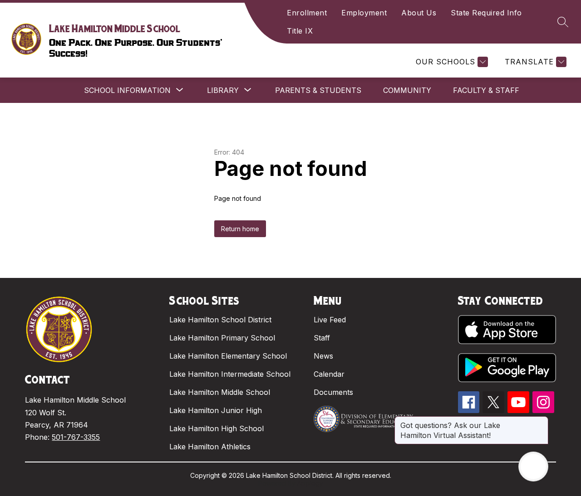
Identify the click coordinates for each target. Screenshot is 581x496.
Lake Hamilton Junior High (215, 410)
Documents (333, 392)
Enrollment (307, 12)
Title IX (300, 30)
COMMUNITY (407, 90)
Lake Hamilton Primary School (222, 337)
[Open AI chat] (533, 466)
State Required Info (486, 12)
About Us (418, 12)
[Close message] (541, 420)
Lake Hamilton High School (216, 428)
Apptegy (310, 483)
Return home (240, 229)
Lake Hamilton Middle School (219, 392)
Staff (322, 337)
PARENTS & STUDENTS (318, 90)
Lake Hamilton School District (220, 319)
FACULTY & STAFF (486, 90)
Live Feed (330, 319)
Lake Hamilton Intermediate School (229, 374)
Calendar (329, 374)
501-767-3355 (76, 437)
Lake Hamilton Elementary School (228, 355)
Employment (364, 12)
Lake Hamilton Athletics (210, 446)
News (323, 355)
